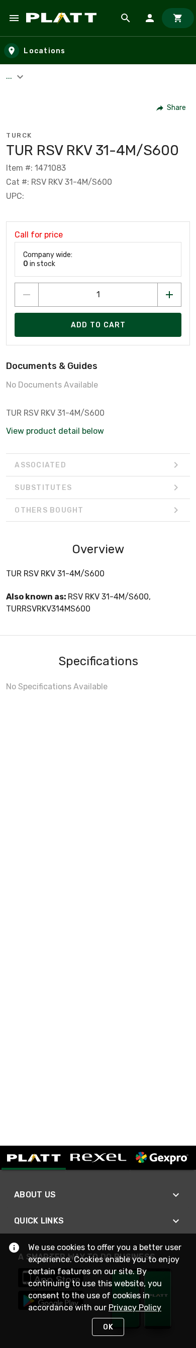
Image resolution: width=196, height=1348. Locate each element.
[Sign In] (150, 18)
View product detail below (55, 431)
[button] (171, 108)
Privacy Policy (135, 1307)
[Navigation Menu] (14, 18)
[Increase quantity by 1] (169, 294)
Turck (19, 135)
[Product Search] (126, 18)
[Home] (63, 18)
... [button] (10, 76)
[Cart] (178, 18)
